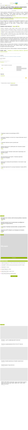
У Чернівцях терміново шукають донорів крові (9, 142)
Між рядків (4, 246)
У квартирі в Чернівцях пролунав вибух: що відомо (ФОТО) (13, 226)
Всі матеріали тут (14, 257)
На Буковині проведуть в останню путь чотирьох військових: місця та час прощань (14, 138)
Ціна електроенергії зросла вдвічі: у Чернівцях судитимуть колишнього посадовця (12, 157)
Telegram (14, 26)
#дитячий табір (11, 56)
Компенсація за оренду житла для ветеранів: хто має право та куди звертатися (13, 162)
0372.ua (14, 15)
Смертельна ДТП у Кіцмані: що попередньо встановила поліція (12, 230)
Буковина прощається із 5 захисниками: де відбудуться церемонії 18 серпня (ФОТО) (12, 223)
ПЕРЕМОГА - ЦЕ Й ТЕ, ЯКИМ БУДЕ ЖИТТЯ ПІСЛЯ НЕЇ (10, 340)
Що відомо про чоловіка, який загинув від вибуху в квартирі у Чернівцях (14, 218)
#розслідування (19, 56)
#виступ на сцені (7, 56)
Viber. (19, 26)
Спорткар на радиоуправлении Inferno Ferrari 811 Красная (12, 344)
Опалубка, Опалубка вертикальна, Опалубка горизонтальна (12, 361)
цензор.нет (1, 55)
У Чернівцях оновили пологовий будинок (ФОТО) (10, 133)
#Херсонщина (15, 56)
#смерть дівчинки (2, 56)
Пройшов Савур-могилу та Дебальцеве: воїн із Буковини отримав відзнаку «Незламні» (13, 147)
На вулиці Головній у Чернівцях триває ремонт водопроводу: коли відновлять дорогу (13, 152)
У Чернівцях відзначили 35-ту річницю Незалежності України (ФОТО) (14, 166)
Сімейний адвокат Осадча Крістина (7, 365)
